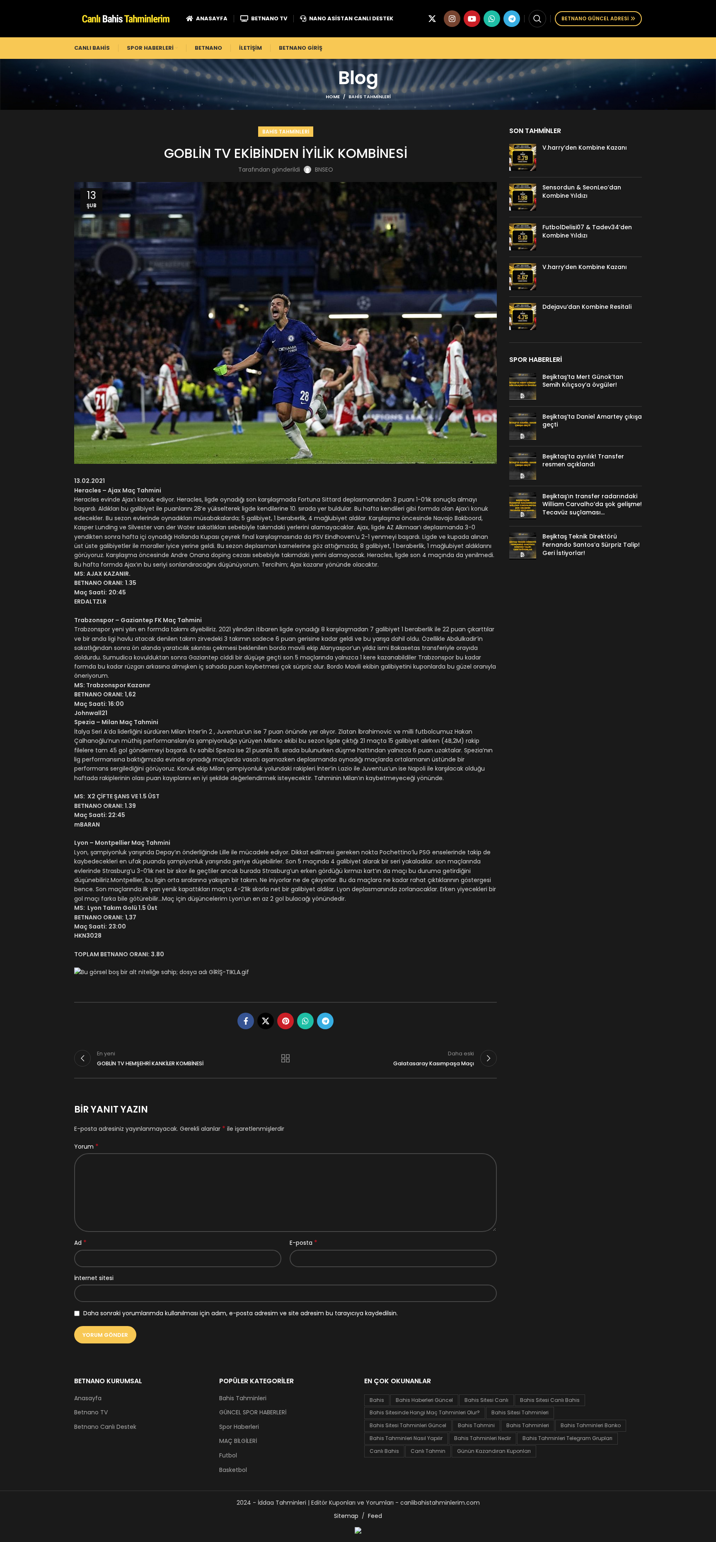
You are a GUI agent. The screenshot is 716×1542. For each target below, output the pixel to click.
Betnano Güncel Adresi (595, 18)
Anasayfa (88, 1398)
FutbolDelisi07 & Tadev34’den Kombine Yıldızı (587, 231)
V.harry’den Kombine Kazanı (584, 147)
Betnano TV (91, 1412)
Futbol (228, 1456)
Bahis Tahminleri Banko (591, 1425)
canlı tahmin (428, 1451)
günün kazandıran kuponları (494, 1451)
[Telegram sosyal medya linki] (511, 18)
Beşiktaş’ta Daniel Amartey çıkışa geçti (592, 420)
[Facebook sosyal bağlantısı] (245, 1021)
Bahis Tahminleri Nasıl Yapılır (406, 1438)
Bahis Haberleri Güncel (424, 1400)
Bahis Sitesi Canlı (486, 1400)
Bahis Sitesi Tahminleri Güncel (408, 1425)
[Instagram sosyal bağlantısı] (452, 18)
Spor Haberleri (239, 1427)
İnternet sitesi (94, 1278)
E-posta (303, 1242)
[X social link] (432, 18)
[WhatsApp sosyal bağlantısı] (492, 18)
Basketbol (233, 1470)
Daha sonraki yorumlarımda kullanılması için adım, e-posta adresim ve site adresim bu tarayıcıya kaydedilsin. (240, 1313)
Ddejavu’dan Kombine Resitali (586, 307)
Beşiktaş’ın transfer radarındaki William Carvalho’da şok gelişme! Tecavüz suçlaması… (592, 504)
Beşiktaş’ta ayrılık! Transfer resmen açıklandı (583, 460)
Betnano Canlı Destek (105, 1427)
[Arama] (537, 18)
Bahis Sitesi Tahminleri (520, 1412)
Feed (375, 1516)
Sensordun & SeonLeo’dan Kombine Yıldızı (581, 191)
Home (333, 96)
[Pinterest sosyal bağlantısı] (285, 1021)
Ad (80, 1242)
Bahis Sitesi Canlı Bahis (550, 1400)
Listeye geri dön (285, 1058)
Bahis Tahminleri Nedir (482, 1438)
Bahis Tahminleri (369, 96)
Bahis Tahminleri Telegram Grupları (567, 1438)
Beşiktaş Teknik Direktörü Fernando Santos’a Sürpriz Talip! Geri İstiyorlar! (591, 544)
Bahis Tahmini (476, 1425)
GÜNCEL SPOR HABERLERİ (252, 1412)
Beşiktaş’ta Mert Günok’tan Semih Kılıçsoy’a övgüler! (582, 381)
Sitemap (346, 1516)
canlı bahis (384, 1451)
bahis (377, 1400)
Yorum (86, 1146)
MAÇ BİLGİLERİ (238, 1441)
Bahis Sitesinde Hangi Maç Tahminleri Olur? (425, 1412)
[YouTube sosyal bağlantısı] (472, 18)
